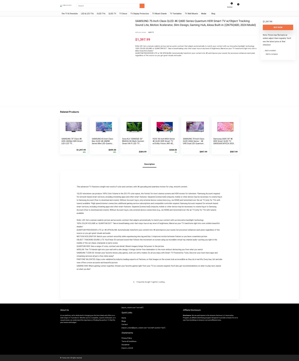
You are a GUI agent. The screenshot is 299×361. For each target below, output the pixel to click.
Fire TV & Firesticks (70, 13)
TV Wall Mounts (191, 13)
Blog (213, 13)
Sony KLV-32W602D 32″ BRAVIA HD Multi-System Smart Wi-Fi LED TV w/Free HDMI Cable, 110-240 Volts (133, 143)
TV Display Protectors (139, 13)
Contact (125, 324)
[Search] (142, 6)
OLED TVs (101, 13)
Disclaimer (126, 345)
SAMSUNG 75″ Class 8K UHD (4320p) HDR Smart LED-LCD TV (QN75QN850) (72, 142)
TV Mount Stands (159, 13)
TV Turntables (176, 13)
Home (124, 318)
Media (203, 13)
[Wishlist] (230, 5)
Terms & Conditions (129, 341)
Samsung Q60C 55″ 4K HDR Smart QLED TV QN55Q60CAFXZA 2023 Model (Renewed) (223, 142)
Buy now (278, 27)
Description (149, 164)
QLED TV (112, 13)
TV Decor (123, 13)
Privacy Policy (127, 338)
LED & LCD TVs (87, 13)
